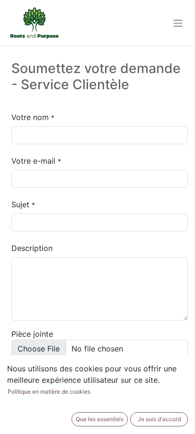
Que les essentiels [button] (100, 419)
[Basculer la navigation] (178, 22)
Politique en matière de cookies (49, 391)
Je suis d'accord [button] (159, 419)
